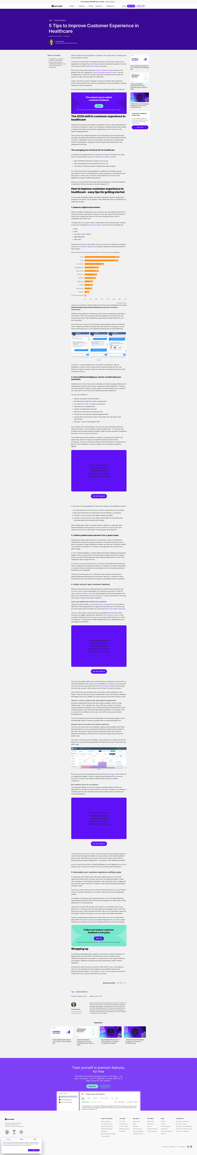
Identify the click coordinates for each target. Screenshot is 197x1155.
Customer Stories (152, 1129)
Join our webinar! (110, 1)
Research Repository (107, 1126)
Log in (124, 6)
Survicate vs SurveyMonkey (184, 1126)
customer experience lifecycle (87, 433)
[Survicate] (57, 6)
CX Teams (122, 1121)
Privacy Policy (181, 1146)
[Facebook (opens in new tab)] (188, 1147)
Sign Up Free (92, 1086)
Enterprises (122, 1131)
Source (99, 360)
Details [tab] (21, 1139)
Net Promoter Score (110, 615)
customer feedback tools (83, 593)
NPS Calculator (137, 1129)
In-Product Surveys (106, 1124)
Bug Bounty (164, 1129)
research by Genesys (95, 225)
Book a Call (140, 6)
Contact (163, 1121)
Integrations (110, 6)
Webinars (135, 1126)
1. (55, 59)
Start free (140, 127)
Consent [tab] (8, 1139)
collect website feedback (94, 854)
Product (71, 6)
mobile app (111, 774)
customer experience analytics (105, 527)
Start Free (131, 6)
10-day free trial (105, 971)
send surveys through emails (104, 604)
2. (57, 64)
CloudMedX (100, 563)
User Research (123, 1124)
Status (149, 1126)
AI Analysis (104, 1131)
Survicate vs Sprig (181, 1124)
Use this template (99, 496)
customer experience (102, 70)
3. (52, 67)
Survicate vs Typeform (182, 1131)
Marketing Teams (124, 1129)
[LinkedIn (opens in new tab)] (191, 1147)
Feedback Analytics (106, 1129)
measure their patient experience (114, 609)
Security (163, 1133)
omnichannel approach (86, 246)
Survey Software (106, 1121)
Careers (163, 1124)
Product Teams (123, 1126)
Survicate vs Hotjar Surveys (184, 1129)
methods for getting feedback (106, 686)
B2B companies (95, 66)
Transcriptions (105, 1136)
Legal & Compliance (166, 1131)
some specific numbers (108, 157)
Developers (150, 1124)
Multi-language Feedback (108, 1133)
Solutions (81, 6)
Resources (99, 6)
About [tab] (34, 1139)
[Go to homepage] (9, 1119)
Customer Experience (59, 20)
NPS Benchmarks (138, 1133)
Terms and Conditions (168, 1146)
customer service (76, 591)
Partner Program (165, 1126)
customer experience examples (99, 595)
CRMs (83, 705)
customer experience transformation (104, 72)
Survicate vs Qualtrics (182, 1121)
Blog (50, 20)
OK (33, 1150)
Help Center (150, 1121)
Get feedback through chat (83, 404)
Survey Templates (138, 1131)
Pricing (91, 6)
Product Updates (152, 1131)
